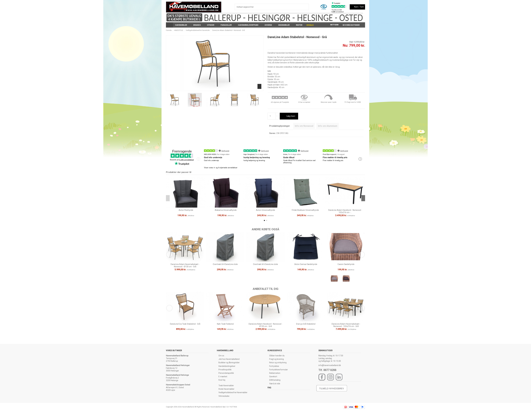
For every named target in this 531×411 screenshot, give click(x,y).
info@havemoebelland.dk (329, 365)
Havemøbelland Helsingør (178, 365)
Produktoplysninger (279, 126)
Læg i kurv (291, 116)
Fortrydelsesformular (278, 369)
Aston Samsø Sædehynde (305, 264)
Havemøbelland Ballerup (177, 356)
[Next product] (364, 30)
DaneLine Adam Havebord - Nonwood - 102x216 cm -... (345, 211)
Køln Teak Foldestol (225, 324)
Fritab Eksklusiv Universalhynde (305, 210)
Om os (221, 356)
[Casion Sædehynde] (334, 279)
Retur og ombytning (278, 362)
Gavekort (273, 376)
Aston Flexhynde (186, 210)
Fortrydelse (274, 366)
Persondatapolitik (226, 373)
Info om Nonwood (304, 126)
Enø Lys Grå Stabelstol (305, 324)
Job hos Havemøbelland (229, 359)
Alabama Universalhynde (226, 210)
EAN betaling (274, 380)
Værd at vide (274, 383)
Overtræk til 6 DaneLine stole (265, 264)
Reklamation (274, 373)
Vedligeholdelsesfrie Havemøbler (232, 392)
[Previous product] (361, 30)
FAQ (269, 387)
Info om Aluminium (327, 126)
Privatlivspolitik (224, 369)
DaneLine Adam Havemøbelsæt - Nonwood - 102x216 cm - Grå (346, 325)
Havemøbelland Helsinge (177, 375)
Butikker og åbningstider (229, 362)
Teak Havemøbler (226, 385)
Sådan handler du (277, 356)
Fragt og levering (276, 359)
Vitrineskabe (223, 396)
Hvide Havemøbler (226, 389)
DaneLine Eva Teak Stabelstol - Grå (185, 324)
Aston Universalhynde (265, 210)
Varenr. (272, 133)
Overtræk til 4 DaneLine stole (225, 264)
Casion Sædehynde (346, 264)
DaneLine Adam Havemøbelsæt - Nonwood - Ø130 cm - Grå (185, 265)
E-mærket (222, 376)
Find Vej (221, 380)
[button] (182, 25)
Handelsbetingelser (226, 366)
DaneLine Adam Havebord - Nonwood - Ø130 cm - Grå (265, 325)
